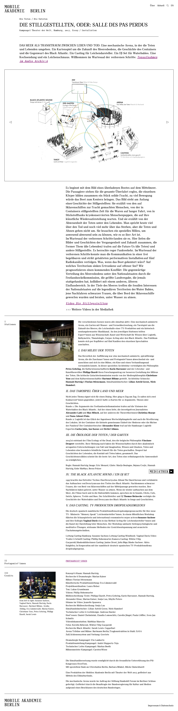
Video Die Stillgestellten (86, 303)
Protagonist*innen (76, 561)
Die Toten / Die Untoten (33, 19)
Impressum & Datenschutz (161, 705)
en (172, 5)
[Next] (167, 122)
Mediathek (159, 471)
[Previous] (10, 122)
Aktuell (160, 5)
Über (152, 5)
